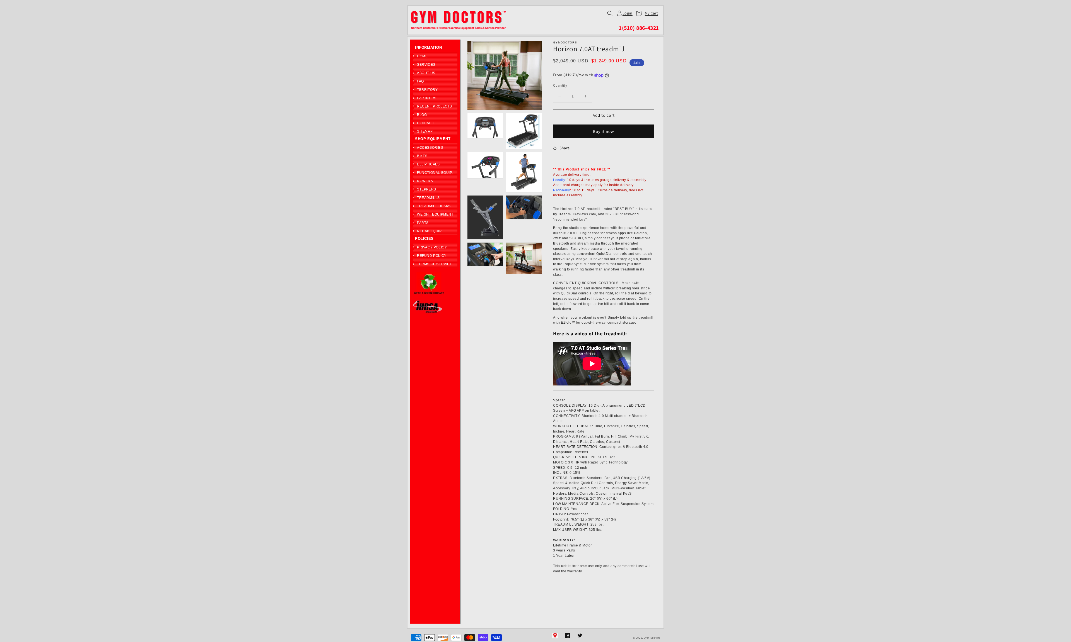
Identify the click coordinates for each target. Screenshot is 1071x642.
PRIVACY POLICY (432, 247)
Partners (426, 98)
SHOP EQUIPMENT (432, 139)
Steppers (426, 189)
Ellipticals (428, 164)
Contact (425, 123)
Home (422, 56)
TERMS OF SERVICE (434, 264)
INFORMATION (428, 47)
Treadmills (428, 198)
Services (426, 65)
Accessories (430, 148)
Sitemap (425, 131)
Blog (422, 115)
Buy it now (603, 131)
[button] (610, 13)
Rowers (425, 181)
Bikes (422, 156)
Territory (427, 90)
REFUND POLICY (432, 256)
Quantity (560, 85)
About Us (426, 73)
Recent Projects (434, 106)
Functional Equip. (435, 173)
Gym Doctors (652, 637)
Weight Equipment (435, 214)
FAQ (420, 81)
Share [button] (564, 147)
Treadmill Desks (434, 206)
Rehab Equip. (429, 231)
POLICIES (424, 238)
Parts (423, 223)
